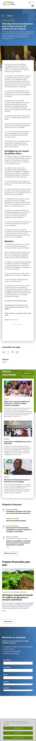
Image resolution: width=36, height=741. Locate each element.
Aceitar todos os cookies (18, 737)
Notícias (9, 16)
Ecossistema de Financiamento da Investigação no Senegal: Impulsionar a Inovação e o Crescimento (19, 529)
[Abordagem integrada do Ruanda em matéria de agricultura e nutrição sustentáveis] (18, 579)
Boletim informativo (12, 518)
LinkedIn (15, 320)
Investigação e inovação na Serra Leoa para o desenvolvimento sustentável (18, 512)
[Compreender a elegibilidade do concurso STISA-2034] (18, 428)
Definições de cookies (18, 728)
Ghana (7, 547)
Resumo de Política (12, 509)
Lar (3, 16)
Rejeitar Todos (18, 733)
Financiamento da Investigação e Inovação (16, 538)
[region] (18, 730)
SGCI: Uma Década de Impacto (16, 521)
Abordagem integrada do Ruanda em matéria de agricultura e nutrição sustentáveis (17, 597)
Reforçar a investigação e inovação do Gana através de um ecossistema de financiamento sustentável (18, 543)
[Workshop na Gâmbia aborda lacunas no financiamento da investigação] (18, 467)
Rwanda (4, 611)
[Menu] (31, 6)
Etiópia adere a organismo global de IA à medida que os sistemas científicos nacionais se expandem (17, 403)
